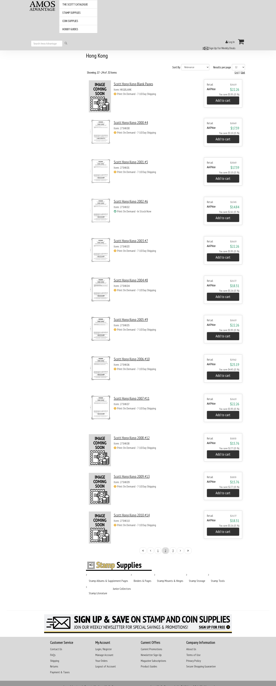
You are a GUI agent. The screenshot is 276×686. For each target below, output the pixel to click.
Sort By (176, 67)
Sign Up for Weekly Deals (221, 48)
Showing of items (102, 72)
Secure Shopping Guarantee (201, 666)
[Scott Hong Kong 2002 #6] (100, 214)
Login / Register (103, 649)
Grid (237, 72)
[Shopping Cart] (241, 42)
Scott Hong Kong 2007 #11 (131, 398)
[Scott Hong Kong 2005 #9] (100, 332)
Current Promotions (151, 649)
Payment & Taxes (60, 672)
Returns (54, 666)
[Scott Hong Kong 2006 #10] (100, 371)
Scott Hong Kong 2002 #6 (131, 201)
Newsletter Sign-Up (151, 655)
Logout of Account (105, 666)
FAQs (53, 655)
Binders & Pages (142, 581)
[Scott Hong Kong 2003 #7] (100, 253)
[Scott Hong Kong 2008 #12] (100, 450)
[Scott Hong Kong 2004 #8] (100, 293)
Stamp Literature (98, 593)
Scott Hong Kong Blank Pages (133, 83)
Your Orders (101, 661)
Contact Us (56, 649)
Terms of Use (193, 655)
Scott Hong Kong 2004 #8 (131, 280)
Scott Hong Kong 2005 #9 (131, 319)
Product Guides (149, 666)
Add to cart (223, 100)
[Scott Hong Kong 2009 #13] (100, 489)
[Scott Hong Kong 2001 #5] (100, 174)
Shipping (54, 661)
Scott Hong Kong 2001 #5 (131, 161)
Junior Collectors (122, 588)
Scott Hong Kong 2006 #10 (132, 359)
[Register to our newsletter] (138, 623)
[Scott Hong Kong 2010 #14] (100, 527)
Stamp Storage (197, 581)
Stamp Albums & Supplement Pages (108, 581)
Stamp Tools (218, 581)
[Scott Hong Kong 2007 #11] (100, 411)
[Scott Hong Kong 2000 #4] (100, 135)
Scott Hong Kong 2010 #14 (132, 515)
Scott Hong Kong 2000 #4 (131, 122)
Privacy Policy (193, 661)
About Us (191, 649)
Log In (231, 42)
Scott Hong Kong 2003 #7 (131, 240)
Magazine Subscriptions (153, 661)
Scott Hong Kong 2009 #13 (132, 476)
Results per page (222, 67)
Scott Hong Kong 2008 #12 (132, 437)
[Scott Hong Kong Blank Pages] (100, 96)
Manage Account (104, 655)
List (243, 72)
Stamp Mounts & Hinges (170, 581)
